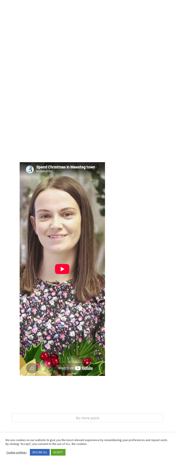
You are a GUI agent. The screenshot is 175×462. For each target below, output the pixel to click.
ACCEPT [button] (58, 452)
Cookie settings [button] (16, 452)
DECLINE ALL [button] (39, 452)
